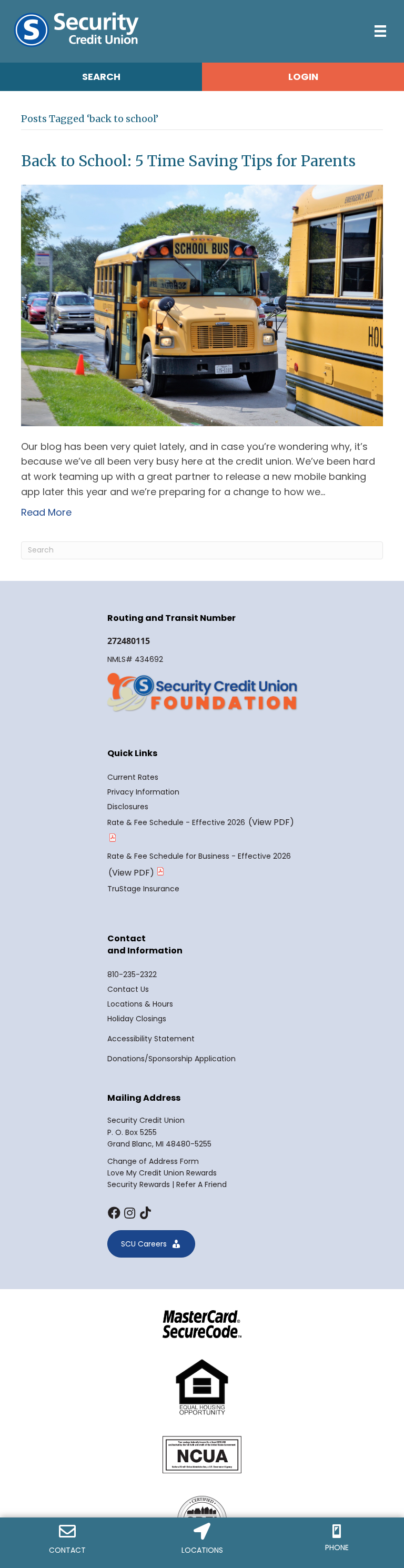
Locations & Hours (140, 1004)
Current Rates (132, 777)
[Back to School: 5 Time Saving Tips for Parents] (202, 304)
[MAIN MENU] (380, 31)
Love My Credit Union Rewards (162, 1173)
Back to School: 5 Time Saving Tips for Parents (188, 161)
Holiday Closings (136, 1018)
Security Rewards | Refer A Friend (167, 1184)
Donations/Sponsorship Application (171, 1058)
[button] (113, 1213)
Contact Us (128, 989)
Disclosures (127, 806)
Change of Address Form (153, 1161)
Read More (46, 512)
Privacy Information (143, 792)
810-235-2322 (132, 974)
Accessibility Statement (151, 1038)
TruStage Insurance (143, 888)
